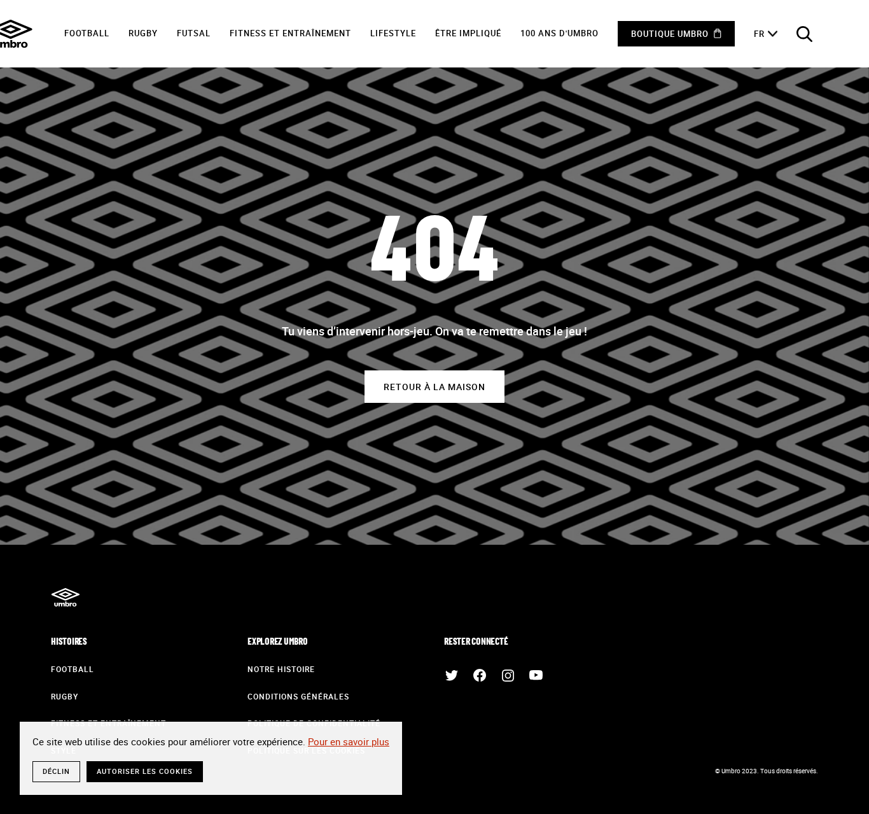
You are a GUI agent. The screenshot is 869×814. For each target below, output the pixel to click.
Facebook (480, 675)
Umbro (65, 597)
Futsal (194, 33)
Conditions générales (298, 696)
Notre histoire (281, 669)
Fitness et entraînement (290, 33)
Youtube (536, 675)
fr (759, 33)
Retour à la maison (434, 387)
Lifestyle (393, 33)
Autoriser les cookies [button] (145, 771)
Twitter (452, 675)
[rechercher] (804, 34)
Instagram (508, 675)
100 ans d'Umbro (559, 33)
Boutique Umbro (670, 33)
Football (86, 33)
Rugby (143, 33)
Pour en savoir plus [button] (348, 741)
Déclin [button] (56, 771)
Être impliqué (468, 33)
